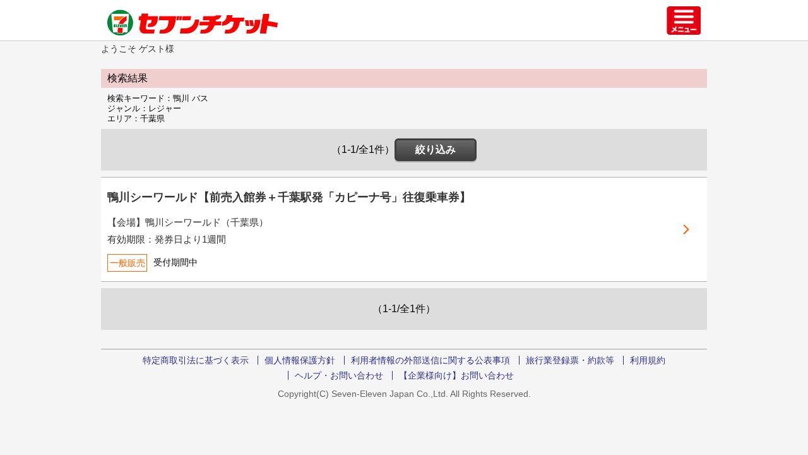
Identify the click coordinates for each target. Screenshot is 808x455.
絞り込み (435, 149)
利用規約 (647, 360)
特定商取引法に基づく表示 (196, 360)
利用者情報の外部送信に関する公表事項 (430, 360)
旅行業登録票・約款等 (570, 360)
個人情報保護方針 (299, 360)
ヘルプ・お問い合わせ (339, 375)
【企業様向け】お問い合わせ (456, 375)
